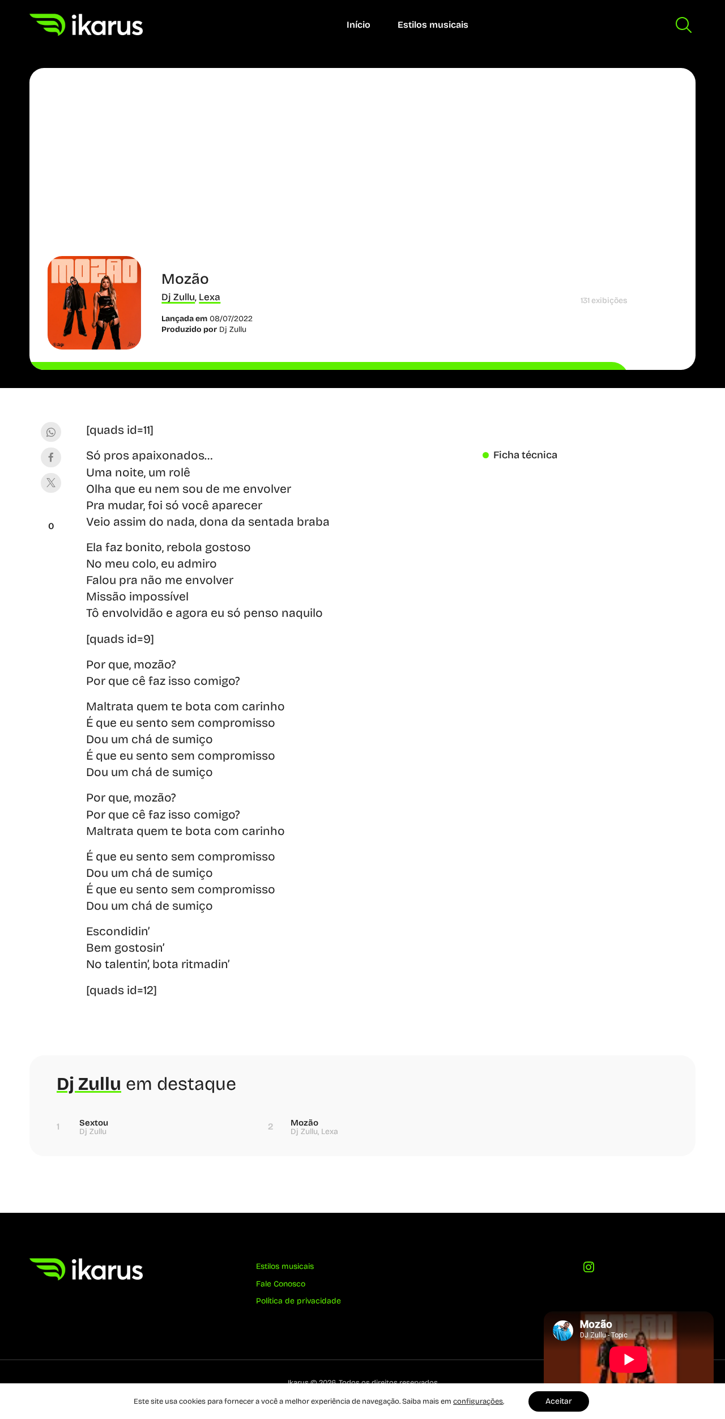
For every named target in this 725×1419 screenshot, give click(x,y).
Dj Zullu (178, 297)
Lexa (209, 297)
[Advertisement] (362, 171)
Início (358, 24)
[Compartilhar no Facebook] (51, 457)
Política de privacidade (298, 1301)
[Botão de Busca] (684, 25)
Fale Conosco (280, 1284)
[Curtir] (50, 512)
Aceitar (558, 1401)
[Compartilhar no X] (51, 483)
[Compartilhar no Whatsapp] (51, 432)
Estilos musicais (433, 24)
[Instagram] (589, 1270)
